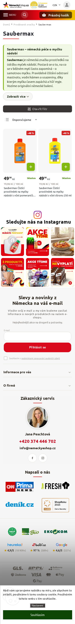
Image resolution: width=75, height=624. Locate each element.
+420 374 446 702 (37, 441)
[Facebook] (32, 458)
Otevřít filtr (39, 109)
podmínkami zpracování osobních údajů (40, 358)
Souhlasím (37, 615)
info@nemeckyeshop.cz (38, 448)
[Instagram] (42, 458)
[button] (31, 167)
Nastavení (37, 605)
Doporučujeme (21, 119)
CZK (55, 5)
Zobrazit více (16, 96)
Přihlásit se (37, 347)
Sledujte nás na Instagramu (38, 221)
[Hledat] (24, 14)
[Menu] (6, 15)
